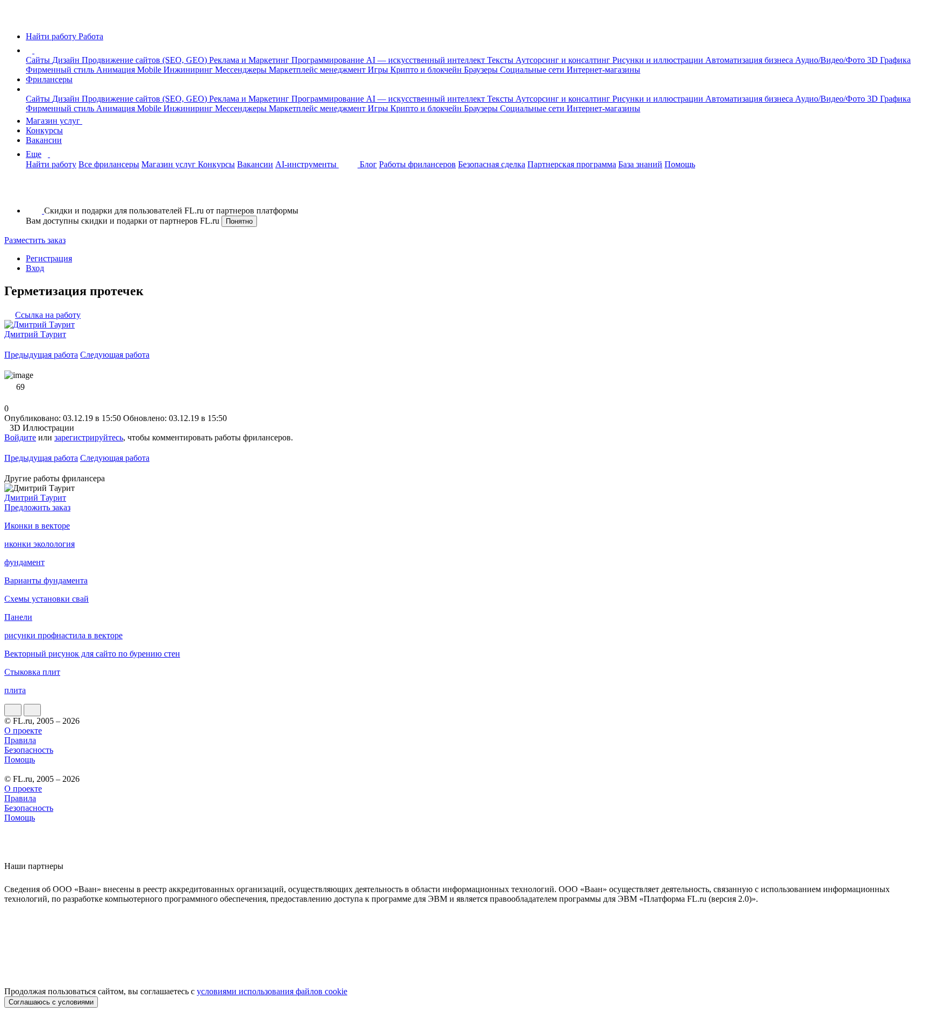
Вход (35, 268)
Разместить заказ (35, 240)
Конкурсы (44, 130)
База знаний (640, 164)
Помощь (679, 164)
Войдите (20, 437)
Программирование (328, 60)
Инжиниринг (189, 69)
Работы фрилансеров (417, 164)
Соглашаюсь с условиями (51, 1002)
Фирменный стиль (61, 69)
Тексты (501, 60)
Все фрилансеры (108, 164)
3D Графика (889, 60)
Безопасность (28, 749)
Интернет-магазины (603, 69)
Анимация (116, 69)
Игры (379, 69)
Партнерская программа (571, 164)
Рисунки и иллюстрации (658, 60)
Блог (368, 164)
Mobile (150, 69)
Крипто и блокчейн (427, 69)
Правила (20, 740)
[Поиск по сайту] (34, 192)
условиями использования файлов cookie (272, 991)
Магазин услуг (54, 120)
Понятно (239, 221)
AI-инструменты (307, 164)
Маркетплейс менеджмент (318, 69)
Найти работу (51, 164)
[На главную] (14, 18)
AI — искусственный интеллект (426, 60)
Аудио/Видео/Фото (831, 60)
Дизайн (67, 60)
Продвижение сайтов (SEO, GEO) (145, 60)
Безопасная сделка (491, 164)
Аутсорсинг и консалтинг (564, 60)
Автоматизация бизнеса (750, 60)
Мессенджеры (242, 69)
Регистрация (49, 258)
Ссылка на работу (48, 314)
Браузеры (482, 69)
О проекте (23, 730)
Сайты (39, 60)
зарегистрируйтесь (88, 437)
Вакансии (44, 140)
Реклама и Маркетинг (250, 60)
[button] (36, 50)
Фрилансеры (49, 79)
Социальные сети (533, 69)
